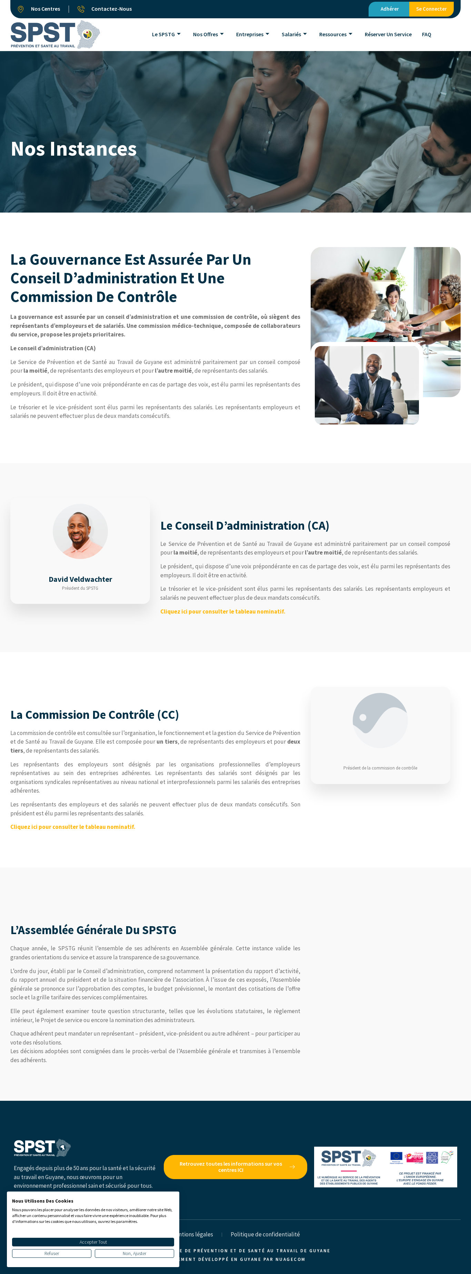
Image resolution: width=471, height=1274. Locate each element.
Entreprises (249, 34)
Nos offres (205, 34)
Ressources (333, 34)
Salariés (291, 34)
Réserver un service (388, 34)
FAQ (426, 34)
